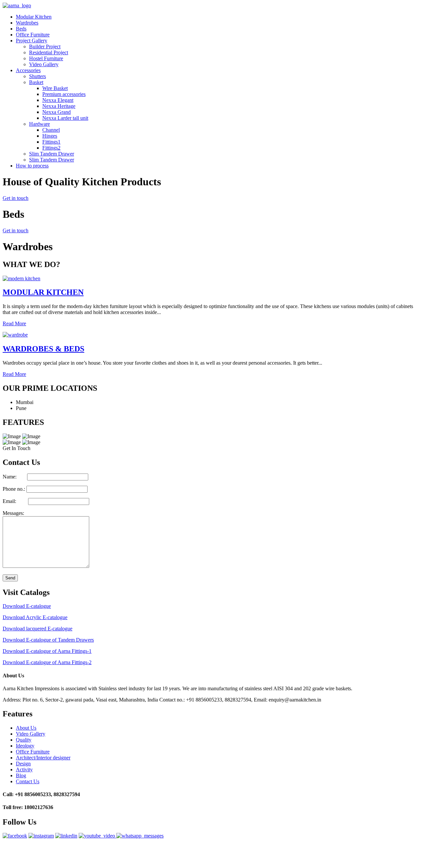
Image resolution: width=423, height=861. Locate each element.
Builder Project (44, 46)
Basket (36, 82)
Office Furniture (33, 34)
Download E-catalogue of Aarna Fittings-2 (47, 662)
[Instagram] (41, 835)
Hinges (49, 136)
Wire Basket (55, 88)
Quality (23, 740)
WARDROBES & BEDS (43, 348)
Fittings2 (51, 148)
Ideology (25, 745)
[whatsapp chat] (140, 835)
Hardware (39, 124)
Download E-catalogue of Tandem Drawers (48, 640)
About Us (26, 728)
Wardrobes (27, 22)
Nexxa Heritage (58, 106)
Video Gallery (43, 64)
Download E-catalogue (27, 606)
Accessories (28, 70)
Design (23, 763)
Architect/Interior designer (43, 757)
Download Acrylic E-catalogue (35, 617)
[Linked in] (66, 835)
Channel (51, 130)
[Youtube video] (97, 835)
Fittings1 (51, 142)
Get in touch (15, 198)
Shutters (37, 76)
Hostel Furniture (46, 58)
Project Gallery (31, 40)
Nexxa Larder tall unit (65, 118)
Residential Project (48, 52)
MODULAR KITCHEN (43, 292)
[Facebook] (15, 835)
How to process (32, 165)
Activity (24, 769)
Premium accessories (64, 94)
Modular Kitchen (34, 17)
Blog (21, 775)
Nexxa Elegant (57, 100)
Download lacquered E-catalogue (37, 628)
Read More (14, 323)
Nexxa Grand (56, 112)
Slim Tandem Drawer (51, 154)
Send (10, 577)
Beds (21, 28)
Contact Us (27, 781)
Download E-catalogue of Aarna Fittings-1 (47, 651)
